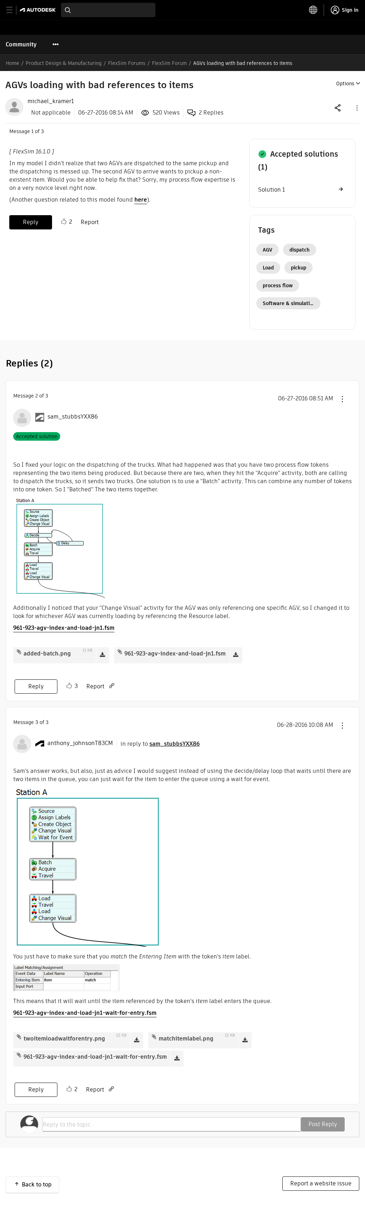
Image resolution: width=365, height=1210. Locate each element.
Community (21, 44)
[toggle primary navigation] (13, 10)
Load (268, 267)
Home (12, 63)
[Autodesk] (38, 10)
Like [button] (63, 221)
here (140, 200)
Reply (30, 222)
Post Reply (322, 1124)
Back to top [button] (37, 1184)
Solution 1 (271, 190)
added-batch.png (47, 653)
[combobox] (108, 10)
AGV (267, 249)
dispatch (299, 249)
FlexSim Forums (126, 63)
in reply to (160, 744)
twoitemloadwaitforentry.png (64, 1038)
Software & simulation (289, 303)
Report (90, 222)
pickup (298, 267)
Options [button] (345, 83)
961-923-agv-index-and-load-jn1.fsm (63, 628)
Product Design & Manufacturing (64, 63)
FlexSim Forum (169, 63)
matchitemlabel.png (186, 1038)
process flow (278, 285)
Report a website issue (320, 1183)
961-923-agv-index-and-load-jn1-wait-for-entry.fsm (84, 1013)
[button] (356, 108)
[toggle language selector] (313, 9)
